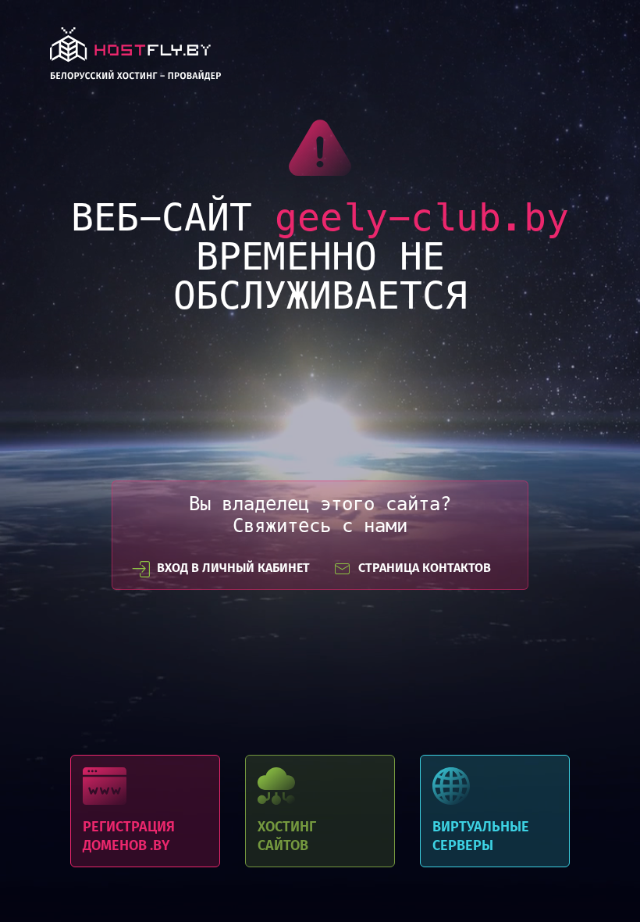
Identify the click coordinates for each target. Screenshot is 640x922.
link (135, 58)
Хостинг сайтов (320, 811)
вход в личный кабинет (233, 567)
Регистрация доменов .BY (145, 811)
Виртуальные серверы (495, 811)
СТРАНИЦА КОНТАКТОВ (424, 567)
